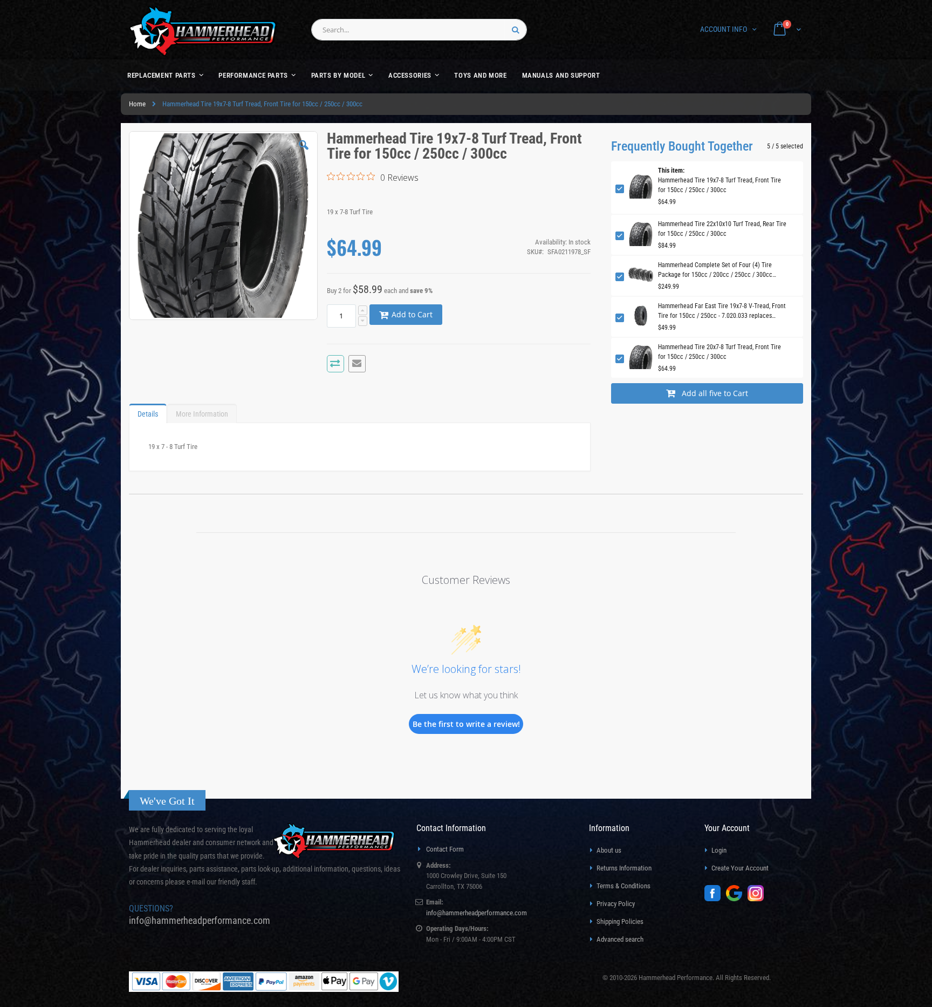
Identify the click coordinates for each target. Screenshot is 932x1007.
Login (719, 850)
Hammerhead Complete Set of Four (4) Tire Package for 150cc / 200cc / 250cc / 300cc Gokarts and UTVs (715, 270)
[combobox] (419, 29)
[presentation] (148, 411)
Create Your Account (740, 868)
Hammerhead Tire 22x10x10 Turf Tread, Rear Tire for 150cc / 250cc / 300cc (722, 228)
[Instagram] (758, 899)
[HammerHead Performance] (203, 31)
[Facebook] (715, 899)
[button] (303, 153)
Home (137, 104)
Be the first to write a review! (466, 724)
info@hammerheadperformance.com (199, 920)
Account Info (723, 29)
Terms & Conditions (623, 886)
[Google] (737, 899)
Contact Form (445, 849)
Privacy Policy (616, 904)
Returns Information (624, 868)
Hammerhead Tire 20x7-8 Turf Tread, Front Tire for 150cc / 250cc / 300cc (719, 351)
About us (609, 850)
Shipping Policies (620, 921)
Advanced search (620, 939)
